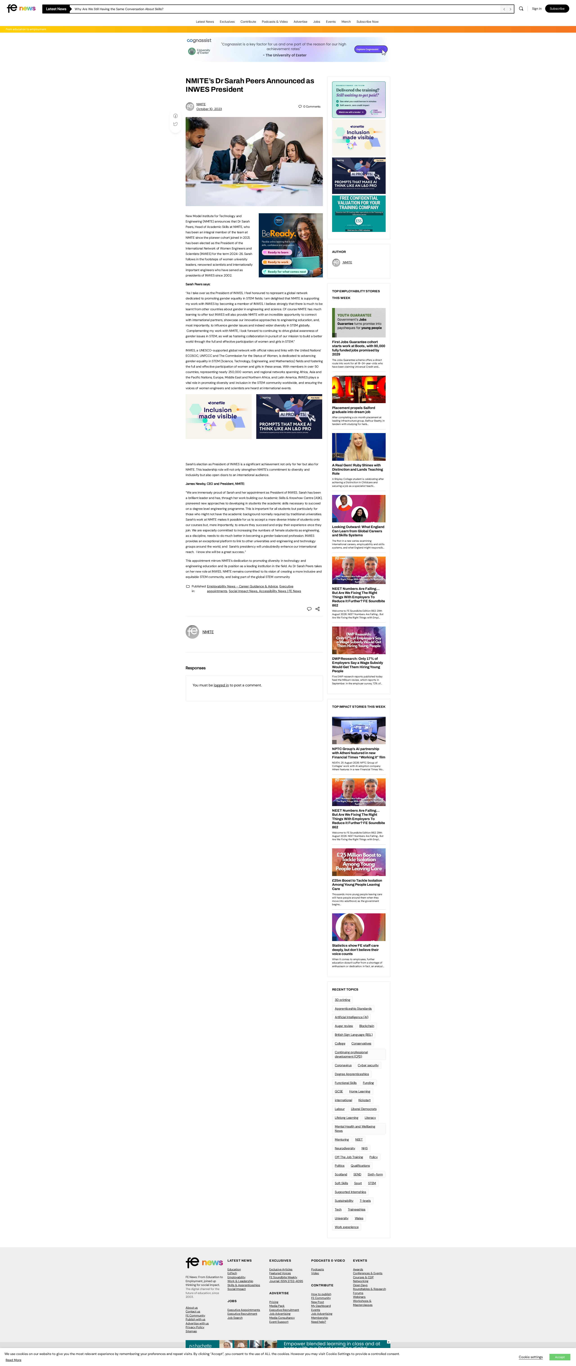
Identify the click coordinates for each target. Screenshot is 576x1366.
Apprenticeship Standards (353, 1009)
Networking (360, 1281)
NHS (365, 1148)
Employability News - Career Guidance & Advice (242, 586)
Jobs (316, 22)
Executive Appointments (243, 1310)
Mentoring (342, 1139)
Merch (346, 22)
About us (192, 1308)
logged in (221, 685)
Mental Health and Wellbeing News (355, 1128)
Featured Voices (280, 1273)
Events (331, 22)
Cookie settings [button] (531, 1357)
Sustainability (344, 1201)
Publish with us (195, 1319)
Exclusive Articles (280, 1269)
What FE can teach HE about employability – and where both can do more (129, 9)
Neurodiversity (345, 1148)
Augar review (344, 1026)
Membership (319, 1318)
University (342, 1218)
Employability (236, 1277)
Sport (358, 1183)
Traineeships (356, 1209)
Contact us (193, 1311)
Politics (339, 1166)
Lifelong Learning (346, 1118)
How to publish (321, 1294)
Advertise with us (197, 1323)
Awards (358, 1269)
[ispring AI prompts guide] (289, 436)
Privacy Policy (195, 1327)
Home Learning (359, 1091)
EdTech (232, 1273)
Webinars (359, 1297)
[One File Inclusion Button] (219, 436)
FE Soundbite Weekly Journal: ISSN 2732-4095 (286, 1279)
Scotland (341, 1174)
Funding (368, 1083)
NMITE (201, 104)
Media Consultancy (282, 1318)
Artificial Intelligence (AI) (351, 1017)
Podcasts (317, 1269)
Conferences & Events (367, 1273)
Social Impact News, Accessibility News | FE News (265, 591)
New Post (317, 1302)
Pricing (273, 1302)
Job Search (235, 1318)
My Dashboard (321, 1306)
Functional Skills (346, 1083)
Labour (340, 1109)
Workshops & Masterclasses (363, 1303)
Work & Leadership (240, 1281)
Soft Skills (341, 1183)
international (343, 1100)
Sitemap (191, 1331)
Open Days (360, 1285)
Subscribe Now (368, 22)
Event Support (278, 1322)
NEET (359, 1139)
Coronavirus (343, 1065)
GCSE (339, 1091)
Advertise (300, 22)
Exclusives (227, 22)
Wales (359, 1218)
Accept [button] (560, 1357)
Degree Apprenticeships (352, 1074)
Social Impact (236, 1289)
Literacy (370, 1118)
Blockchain (366, 1026)
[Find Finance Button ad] (359, 99)
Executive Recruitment (242, 1314)
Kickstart (364, 1100)
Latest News (205, 22)
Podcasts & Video (275, 22)
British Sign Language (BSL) (354, 1035)
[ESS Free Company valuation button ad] (359, 213)
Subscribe (557, 9)
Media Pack (277, 1306)
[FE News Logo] (21, 8)
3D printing (342, 1000)
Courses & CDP (363, 1277)
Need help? (318, 1322)
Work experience (346, 1227)
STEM (372, 1183)
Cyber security (368, 1065)
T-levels (365, 1201)
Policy (373, 1157)
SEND (357, 1174)
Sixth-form (375, 1174)
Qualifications (360, 1166)
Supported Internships (350, 1192)
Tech (338, 1209)
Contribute (248, 22)
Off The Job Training (349, 1157)
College (340, 1043)
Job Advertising (279, 1314)
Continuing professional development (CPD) (351, 1054)
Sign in (537, 9)
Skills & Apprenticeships (243, 1285)
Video (315, 1273)
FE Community (195, 1315)
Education (234, 1269)
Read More (13, 1360)
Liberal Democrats (364, 1109)
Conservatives (361, 1043)
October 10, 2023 (209, 109)
